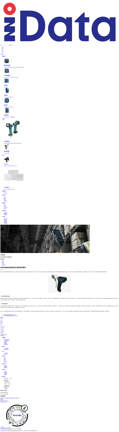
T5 (4, 77)
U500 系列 (9, 189)
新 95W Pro (20, 67)
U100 (12, 189)
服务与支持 (4, 210)
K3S (6, 67)
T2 (10, 77)
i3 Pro (17, 67)
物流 (5, 204)
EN (2, 47)
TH (2, 49)
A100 (14, 189)
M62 (17, 77)
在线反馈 (5, 213)
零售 (5, 208)
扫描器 (3, 118)
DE (2, 51)
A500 (7, 189)
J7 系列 (8, 153)
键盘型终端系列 (7, 65)
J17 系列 (11, 143)
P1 (4, 87)
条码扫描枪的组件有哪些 (9, 314)
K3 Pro (11, 67)
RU (2, 48)
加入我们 (5, 219)
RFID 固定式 (6, 187)
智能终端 (3, 56)
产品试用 (1, 54)
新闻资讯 (5, 221)
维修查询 (5, 214)
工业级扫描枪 (6, 141)
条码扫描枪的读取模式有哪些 (9, 315)
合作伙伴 (5, 223)
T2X (16, 165)
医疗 (5, 206)
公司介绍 (5, 218)
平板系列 (6, 85)
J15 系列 (17, 143)
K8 (15, 67)
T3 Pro (16, 77)
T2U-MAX (13, 165)
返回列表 (1, 317)
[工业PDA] (59, 43)
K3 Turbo (8, 67)
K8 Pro (14, 67)
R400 (5, 189)
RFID (3, 155)
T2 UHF (10, 165)
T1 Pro (7, 77)
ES (2, 52)
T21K (12, 77)
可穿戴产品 (4, 191)
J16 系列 (14, 143)
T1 (5, 77)
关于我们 (3, 216)
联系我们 (5, 220)
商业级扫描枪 (6, 151)
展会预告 (5, 222)
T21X (14, 77)
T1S (9, 77)
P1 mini (6, 87)
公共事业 (5, 207)
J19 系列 (8, 143)
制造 (5, 205)
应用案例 (3, 202)
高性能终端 (6, 114)
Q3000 (5, 165)
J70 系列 (20, 143)
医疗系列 (6, 105)
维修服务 (5, 212)
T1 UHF (7, 165)
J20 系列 (5, 143)
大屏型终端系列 (7, 75)
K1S (4, 67)
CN (2, 46)
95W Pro (23, 67)
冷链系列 (6, 95)
